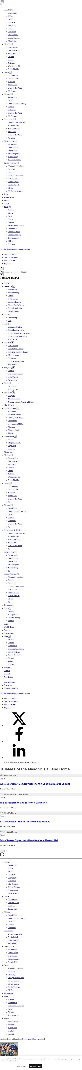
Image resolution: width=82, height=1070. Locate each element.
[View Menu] (2, 1)
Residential (12, 13)
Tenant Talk (12, 85)
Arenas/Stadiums (14, 414)
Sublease (11, 82)
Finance (7, 94)
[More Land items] (9, 383)
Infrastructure (9, 436)
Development (9, 141)
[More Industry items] (11, 10)
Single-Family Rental (16, 305)
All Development (14, 160)
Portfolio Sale (13, 125)
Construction (13, 147)
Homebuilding (13, 292)
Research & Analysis (16, 225)
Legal (10, 216)
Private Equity (13, 182)
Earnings (11, 169)
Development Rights (16, 417)
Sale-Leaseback (14, 129)
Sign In (3, 249)
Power (6, 204)
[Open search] (2, 268)
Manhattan (12, 54)
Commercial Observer (30, 1039)
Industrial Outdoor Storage (18, 352)
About (6, 1018)
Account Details (10, 254)
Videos (10, 241)
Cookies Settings (21, 1066)
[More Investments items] (14, 119)
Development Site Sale (16, 122)
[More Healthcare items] (13, 392)
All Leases (12, 91)
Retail (10, 19)
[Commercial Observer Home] (9, 5)
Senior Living (13, 311)
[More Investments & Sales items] (21, 530)
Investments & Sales (12, 530)
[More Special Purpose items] (17, 408)
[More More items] (9, 207)
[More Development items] (15, 141)
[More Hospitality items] (13, 367)
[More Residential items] (13, 286)
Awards (11, 210)
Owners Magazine (11, 688)
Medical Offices (14, 399)
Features (11, 222)
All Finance (12, 116)
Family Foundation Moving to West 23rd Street (23, 802)
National (11, 63)
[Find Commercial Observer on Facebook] (19, 741)
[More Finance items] (11, 94)
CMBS (10, 100)
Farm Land (12, 386)
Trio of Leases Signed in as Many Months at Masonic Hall (29, 840)
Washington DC (14, 66)
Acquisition (12, 97)
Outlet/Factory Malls (16, 330)
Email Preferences (11, 257)
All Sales (11, 138)
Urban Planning (14, 618)
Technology (8, 605)
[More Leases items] (10, 72)
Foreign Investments (16, 175)
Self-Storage (12, 358)
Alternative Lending (15, 166)
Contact (7, 671)
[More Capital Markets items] (17, 163)
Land (10, 28)
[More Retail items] (9, 324)
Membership (13, 1021)
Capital (6, 965)
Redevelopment (14, 153)
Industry (7, 283)
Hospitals (11, 396)
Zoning (11, 621)
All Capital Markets (15, 191)
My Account (18, 249)
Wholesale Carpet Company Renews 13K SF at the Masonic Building (35, 783)
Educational (12, 421)
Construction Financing (17, 103)
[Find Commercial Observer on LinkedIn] (19, 757)
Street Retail (12, 339)
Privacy (33, 762)
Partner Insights (14, 232)
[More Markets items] (11, 44)
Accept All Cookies (35, 1066)
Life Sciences (13, 35)
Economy (12, 172)
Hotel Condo (13, 299)
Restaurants (12, 380)
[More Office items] (10, 314)
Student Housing (14, 302)
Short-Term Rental (15, 308)
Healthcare (12, 32)
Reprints (7, 674)
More (6, 207)
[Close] (79, 1059)
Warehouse (12, 364)
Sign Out (26, 249)
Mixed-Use (12, 41)
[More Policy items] (10, 608)
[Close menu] (2, 274)
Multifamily (12, 289)
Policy (10, 219)
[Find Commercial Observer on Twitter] (19, 725)
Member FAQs (9, 260)
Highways (12, 446)
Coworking (12, 318)
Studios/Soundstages (16, 361)
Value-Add (12, 132)
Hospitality (12, 25)
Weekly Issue (9, 197)
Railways (11, 449)
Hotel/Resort (13, 377)
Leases (6, 72)
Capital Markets (10, 163)
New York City (14, 50)
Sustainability (13, 157)
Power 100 (8, 685)
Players (11, 213)
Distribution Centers (15, 349)
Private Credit (13, 178)
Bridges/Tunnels (14, 443)
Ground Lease (13, 79)
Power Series (9, 633)
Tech (6, 194)
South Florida (13, 69)
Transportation (13, 238)
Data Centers (13, 346)
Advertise (7, 668)
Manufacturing (13, 355)
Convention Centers (15, 374)
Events (6, 200)
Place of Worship (14, 430)
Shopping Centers (15, 327)
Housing (11, 611)
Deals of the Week (15, 88)
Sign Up (9, 249)
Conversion (12, 150)
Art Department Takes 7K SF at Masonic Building (25, 821)
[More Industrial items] (12, 342)
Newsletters (8, 677)
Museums (11, 427)
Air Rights (12, 411)
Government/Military (16, 424)
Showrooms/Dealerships (17, 336)
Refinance (12, 110)
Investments (8, 119)
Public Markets (14, 185)
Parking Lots (13, 389)
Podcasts (11, 244)
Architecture (12, 144)
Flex (9, 321)
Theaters (11, 433)
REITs (10, 188)
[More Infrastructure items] (15, 436)
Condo (10, 296)
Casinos (11, 371)
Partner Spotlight (14, 235)
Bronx (10, 60)
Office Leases (13, 75)
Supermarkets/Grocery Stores (19, 333)
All (9, 502)
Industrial (11, 22)
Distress (11, 107)
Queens (11, 57)
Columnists (12, 228)
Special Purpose (14, 38)
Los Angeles (13, 47)
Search (24, 272)
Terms (26, 762)
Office (10, 16)
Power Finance (9, 682)
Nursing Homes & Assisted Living (21, 402)
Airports (11, 439)
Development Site (15, 934)
